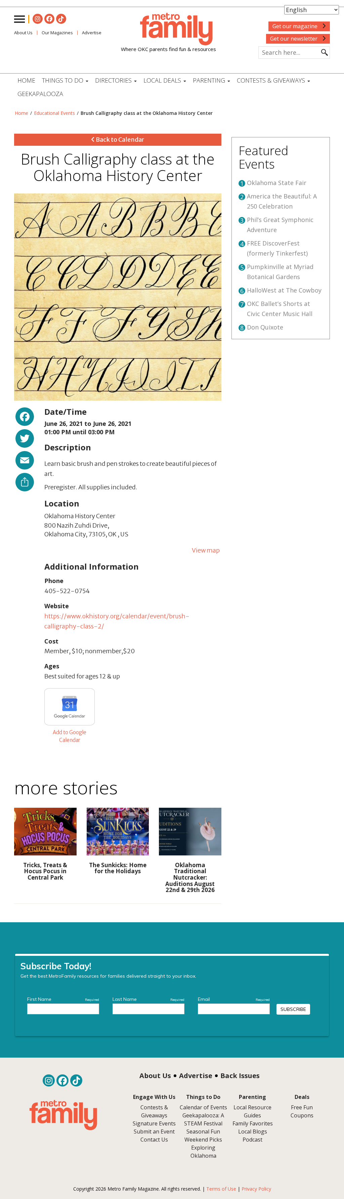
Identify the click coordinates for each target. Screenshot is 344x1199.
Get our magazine (295, 26)
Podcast (252, 1139)
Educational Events (54, 113)
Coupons (302, 1115)
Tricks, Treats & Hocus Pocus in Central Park (45, 871)
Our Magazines (57, 33)
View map (206, 550)
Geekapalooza (40, 94)
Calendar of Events (203, 1107)
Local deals (163, 80)
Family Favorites (252, 1123)
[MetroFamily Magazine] (168, 29)
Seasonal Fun (203, 1131)
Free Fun (302, 1107)
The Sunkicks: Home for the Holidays (117, 868)
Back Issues (240, 1075)
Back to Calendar (119, 139)
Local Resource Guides (252, 1111)
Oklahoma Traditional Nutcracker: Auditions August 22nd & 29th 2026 (190, 877)
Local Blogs (252, 1131)
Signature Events (154, 1123)
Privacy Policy (256, 1189)
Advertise (195, 1075)
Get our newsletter (294, 38)
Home (26, 80)
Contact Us (154, 1139)
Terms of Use (221, 1189)
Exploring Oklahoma (203, 1151)
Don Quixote (265, 327)
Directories (114, 80)
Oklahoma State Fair (276, 183)
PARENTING (210, 80)
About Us (23, 33)
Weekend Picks (203, 1139)
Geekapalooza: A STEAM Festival (203, 1119)
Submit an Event (154, 1131)
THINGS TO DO (63, 80)
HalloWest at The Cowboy (284, 290)
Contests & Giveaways (272, 80)
